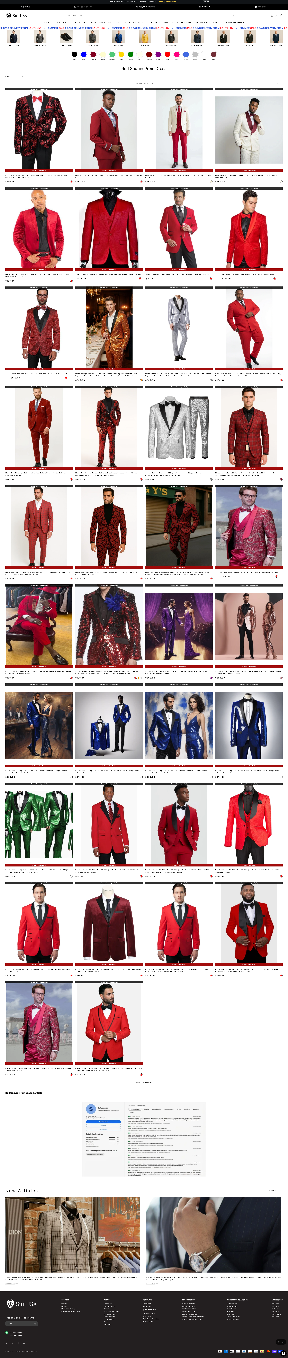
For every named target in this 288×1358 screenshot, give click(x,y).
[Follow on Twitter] (12, 1343)
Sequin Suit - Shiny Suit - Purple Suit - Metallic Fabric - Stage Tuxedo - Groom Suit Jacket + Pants (177, 672)
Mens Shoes (147, 1306)
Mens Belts (275, 1306)
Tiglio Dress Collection (151, 1319)
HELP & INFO (186, 22)
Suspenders (276, 1311)
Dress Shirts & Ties (233, 1317)
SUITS (46, 22)
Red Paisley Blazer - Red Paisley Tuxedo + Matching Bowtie (249, 274)
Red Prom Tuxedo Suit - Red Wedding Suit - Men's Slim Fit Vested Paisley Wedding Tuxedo (248, 871)
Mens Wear (275, 1317)
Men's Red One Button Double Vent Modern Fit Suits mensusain (39, 374)
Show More (274, 1191)
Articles (106, 1322)
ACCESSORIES (154, 22)
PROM (94, 22)
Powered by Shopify (29, 1351)
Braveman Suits (148, 1321)
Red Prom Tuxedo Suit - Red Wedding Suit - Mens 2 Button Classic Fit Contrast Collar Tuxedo (106, 871)
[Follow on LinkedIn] (24, 1343)
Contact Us (108, 1303)
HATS (127, 22)
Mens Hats (275, 1303)
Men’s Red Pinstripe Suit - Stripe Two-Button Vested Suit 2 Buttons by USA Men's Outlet (37, 474)
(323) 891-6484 (16, 1336)
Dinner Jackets (232, 1303)
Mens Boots (147, 1303)
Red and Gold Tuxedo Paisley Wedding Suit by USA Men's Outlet (249, 572)
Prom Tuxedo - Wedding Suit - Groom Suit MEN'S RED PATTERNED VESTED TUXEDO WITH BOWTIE (38, 1069)
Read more (10, 1283)
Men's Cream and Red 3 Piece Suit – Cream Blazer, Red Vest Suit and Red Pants (178, 176)
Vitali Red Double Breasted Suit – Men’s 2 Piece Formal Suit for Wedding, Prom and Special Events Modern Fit (248, 375)
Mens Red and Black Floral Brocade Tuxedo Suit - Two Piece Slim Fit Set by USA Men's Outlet (107, 573)
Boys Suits (230, 1311)
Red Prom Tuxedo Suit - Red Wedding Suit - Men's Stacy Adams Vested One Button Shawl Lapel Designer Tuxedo (177, 871)
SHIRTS (76, 22)
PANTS (111, 22)
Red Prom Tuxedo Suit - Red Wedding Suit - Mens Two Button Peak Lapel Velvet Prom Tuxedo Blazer (108, 970)
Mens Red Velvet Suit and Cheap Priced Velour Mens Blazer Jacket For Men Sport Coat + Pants (37, 275)
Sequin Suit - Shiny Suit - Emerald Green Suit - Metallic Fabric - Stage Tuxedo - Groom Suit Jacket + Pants (36, 871)
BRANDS (166, 22)
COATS (102, 22)
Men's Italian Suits (188, 1303)
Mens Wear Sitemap (68, 1309)
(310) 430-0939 (16, 1333)
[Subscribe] (35, 1323)
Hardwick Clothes (149, 1314)
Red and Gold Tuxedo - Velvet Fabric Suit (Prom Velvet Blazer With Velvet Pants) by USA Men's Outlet (38, 672)
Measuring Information (111, 1311)
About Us (107, 1309)
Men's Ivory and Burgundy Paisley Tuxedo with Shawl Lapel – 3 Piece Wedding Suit (246, 176)
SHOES (86, 22)
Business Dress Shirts (189, 1314)
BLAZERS (67, 22)
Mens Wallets (276, 1314)
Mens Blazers (231, 1309)
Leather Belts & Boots (189, 1309)
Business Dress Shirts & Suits (192, 1319)
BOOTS (120, 22)
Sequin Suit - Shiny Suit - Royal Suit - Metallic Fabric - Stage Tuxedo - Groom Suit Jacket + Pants (37, 772)
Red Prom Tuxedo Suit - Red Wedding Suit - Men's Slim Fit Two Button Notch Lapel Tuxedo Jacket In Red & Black (176, 970)
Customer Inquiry (110, 1306)
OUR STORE (218, 22)
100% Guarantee (110, 1314)
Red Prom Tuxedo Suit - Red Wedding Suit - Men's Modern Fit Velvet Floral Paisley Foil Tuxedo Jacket (36, 176)
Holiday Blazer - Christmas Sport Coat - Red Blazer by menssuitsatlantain (179, 274)
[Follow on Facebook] (6, 1343)
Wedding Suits (232, 1306)
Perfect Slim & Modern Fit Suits (193, 1317)
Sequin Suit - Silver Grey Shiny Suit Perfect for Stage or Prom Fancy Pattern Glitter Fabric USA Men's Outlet (176, 474)
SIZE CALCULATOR (202, 22)
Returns (64, 1303)
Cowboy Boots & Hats (189, 1311)
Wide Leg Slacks (233, 1319)
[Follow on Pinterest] (18, 1343)
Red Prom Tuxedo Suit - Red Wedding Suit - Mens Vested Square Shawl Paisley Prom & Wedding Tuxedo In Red (247, 970)
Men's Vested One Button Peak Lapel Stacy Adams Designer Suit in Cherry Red (108, 176)
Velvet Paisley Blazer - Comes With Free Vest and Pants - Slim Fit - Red (109, 274)
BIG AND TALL (139, 22)
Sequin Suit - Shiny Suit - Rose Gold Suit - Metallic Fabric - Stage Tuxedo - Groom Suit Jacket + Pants (248, 672)
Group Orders (109, 1319)
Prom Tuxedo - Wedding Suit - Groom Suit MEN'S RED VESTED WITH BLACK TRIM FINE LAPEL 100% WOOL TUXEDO (108, 1069)
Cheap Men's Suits (188, 1306)
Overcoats (230, 1314)
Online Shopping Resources (70, 1311)
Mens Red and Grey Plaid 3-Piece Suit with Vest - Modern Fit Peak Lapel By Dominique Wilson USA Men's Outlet (37, 573)
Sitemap (64, 1306)
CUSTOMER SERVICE (235, 22)
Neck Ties (275, 1309)
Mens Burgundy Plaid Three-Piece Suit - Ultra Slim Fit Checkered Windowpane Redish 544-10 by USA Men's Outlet (244, 474)
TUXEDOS (56, 22)
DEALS (175, 22)
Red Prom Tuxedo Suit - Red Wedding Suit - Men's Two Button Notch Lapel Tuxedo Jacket (38, 970)
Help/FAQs (107, 1324)
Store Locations (109, 1317)
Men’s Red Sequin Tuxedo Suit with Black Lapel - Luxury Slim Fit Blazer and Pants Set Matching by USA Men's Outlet (107, 474)
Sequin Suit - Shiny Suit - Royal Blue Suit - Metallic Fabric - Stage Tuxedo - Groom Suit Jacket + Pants (108, 772)
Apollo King (147, 1316)
